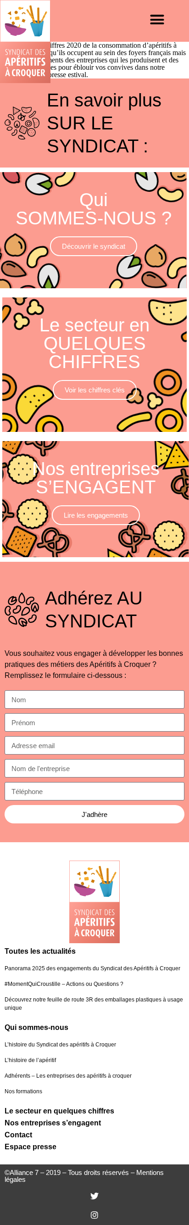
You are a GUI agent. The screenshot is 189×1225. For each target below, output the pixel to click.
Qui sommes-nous (36, 1027)
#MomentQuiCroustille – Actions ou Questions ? (64, 984)
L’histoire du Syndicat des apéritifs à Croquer (60, 1044)
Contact (18, 1135)
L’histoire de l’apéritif (30, 1060)
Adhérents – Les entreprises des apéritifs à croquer (68, 1076)
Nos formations (23, 1091)
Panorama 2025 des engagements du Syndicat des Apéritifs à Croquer (92, 968)
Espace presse (30, 1147)
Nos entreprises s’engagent (53, 1123)
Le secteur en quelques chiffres (59, 1111)
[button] (157, 19)
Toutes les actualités (40, 951)
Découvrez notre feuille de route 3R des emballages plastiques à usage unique (94, 1003)
